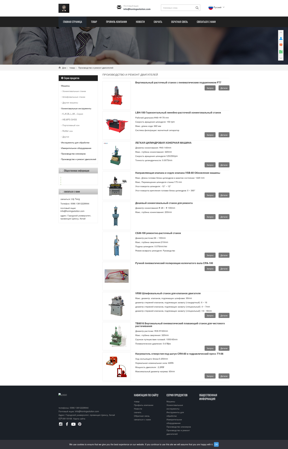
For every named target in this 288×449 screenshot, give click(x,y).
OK (216, 444)
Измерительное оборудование (76, 148)
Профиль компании (116, 22)
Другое (65, 136)
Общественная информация (208, 397)
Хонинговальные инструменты (76, 108)
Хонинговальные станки (74, 91)
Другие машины (70, 102)
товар (94, 22)
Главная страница (72, 22)
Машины (65, 85)
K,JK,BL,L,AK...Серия (72, 113)
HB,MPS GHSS (69, 119)
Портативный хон (71, 125)
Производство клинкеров (73, 153)
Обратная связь (179, 22)
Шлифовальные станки (73, 96)
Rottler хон (67, 130)
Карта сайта (79, 418)
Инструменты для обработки (75, 142)
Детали (224, 87)
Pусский (217, 7)
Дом (64, 67)
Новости (140, 22)
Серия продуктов (177, 395)
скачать (158, 22)
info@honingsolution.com (136, 9)
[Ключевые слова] (198, 8)
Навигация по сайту (146, 395)
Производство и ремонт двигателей (95, 67)
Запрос (210, 87)
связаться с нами (206, 22)
